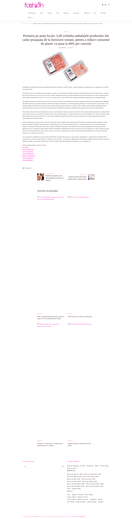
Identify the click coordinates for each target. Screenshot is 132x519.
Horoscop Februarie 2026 (92, 474)
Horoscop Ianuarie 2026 (75, 474)
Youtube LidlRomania (27, 158)
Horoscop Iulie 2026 (74, 481)
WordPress (72, 516)
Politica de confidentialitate (80, 516)
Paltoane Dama (81, 502)
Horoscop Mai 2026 (73, 479)
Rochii (100, 499)
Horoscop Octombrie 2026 (95, 484)
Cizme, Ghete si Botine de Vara (77, 497)
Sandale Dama (92, 502)
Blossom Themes (61, 516)
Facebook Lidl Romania (28, 153)
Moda (58, 13)
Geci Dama (70, 502)
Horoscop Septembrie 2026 (76, 484)
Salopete (101, 502)
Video (95, 13)
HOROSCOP (86, 13)
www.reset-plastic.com (28, 149)
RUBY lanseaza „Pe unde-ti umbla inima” (80, 316)
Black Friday (103, 13)
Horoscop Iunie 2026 (88, 479)
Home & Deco (76, 13)
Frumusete (50, 13)
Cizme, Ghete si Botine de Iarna (77, 499)
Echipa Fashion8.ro (62, 47)
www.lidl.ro (25, 147)
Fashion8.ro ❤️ (33, 516)
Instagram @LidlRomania (28, 156)
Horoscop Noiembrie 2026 (75, 486)
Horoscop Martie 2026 (74, 476)
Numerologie (66, 13)
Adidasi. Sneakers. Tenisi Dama (82, 494)
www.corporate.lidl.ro (27, 151)
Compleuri (93, 499)
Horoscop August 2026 (89, 481)
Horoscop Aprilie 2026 (90, 476)
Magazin (29, 17)
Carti (68, 494)
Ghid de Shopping (31, 13)
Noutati (41, 13)
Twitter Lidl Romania (27, 160)
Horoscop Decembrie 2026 (94, 486)
